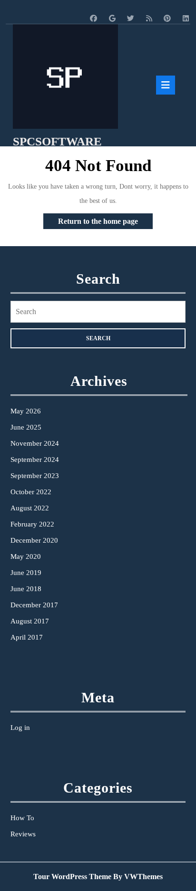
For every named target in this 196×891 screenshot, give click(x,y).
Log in (20, 727)
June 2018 (25, 589)
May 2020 (25, 556)
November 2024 (34, 443)
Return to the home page (105, 223)
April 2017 (26, 637)
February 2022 (32, 524)
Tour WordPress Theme (72, 876)
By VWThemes (138, 876)
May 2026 (25, 411)
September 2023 (34, 475)
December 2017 (34, 605)
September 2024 (34, 459)
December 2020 (34, 540)
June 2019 (25, 572)
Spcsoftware (57, 141)
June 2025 (25, 427)
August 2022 (29, 508)
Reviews (23, 834)
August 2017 (29, 621)
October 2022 (30, 492)
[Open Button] (165, 85)
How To (22, 818)
